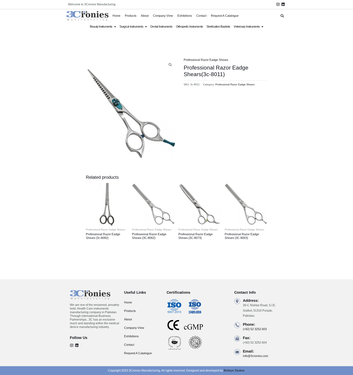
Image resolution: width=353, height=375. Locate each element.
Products (130, 15)
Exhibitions (184, 15)
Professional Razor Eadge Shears (206, 59)
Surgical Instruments (131, 26)
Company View (163, 15)
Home (116, 15)
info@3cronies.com (255, 356)
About (145, 15)
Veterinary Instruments (246, 26)
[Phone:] (237, 325)
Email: (248, 351)
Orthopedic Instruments (189, 26)
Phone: (249, 324)
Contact (201, 15)
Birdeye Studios (234, 370)
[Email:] (237, 352)
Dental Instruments (161, 26)
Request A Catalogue (225, 15)
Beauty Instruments (101, 26)
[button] (282, 16)
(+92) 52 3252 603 (255, 329)
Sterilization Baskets (218, 26)
